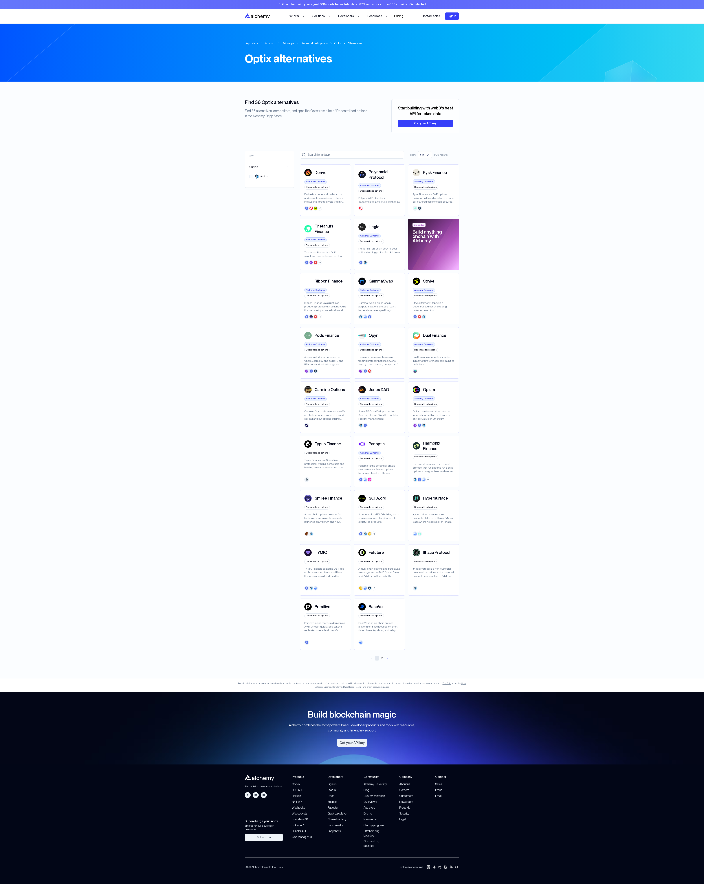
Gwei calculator (337, 813)
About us (404, 784)
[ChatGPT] (428, 867)
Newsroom (406, 802)
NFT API (297, 802)
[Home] (257, 16)
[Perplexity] (439, 867)
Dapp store (251, 43)
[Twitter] (248, 795)
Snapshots (334, 831)
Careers (404, 790)
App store (369, 807)
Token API (298, 825)
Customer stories (374, 796)
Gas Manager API (303, 837)
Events (368, 813)
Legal (402, 819)
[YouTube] (264, 795)
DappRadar (348, 687)
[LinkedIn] (256, 795)
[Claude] (451, 867)
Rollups (296, 796)
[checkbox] (251, 176)
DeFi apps (288, 43)
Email (438, 796)
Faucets (333, 807)
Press (438, 790)
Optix (337, 43)
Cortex (296, 784)
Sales (438, 784)
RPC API (297, 790)
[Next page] (387, 658)
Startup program (374, 825)
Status (332, 790)
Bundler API (299, 831)
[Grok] (456, 867)
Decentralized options (314, 43)
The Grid (447, 683)
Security (404, 813)
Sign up (332, 784)
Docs (331, 796)
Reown (358, 687)
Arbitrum (270, 43)
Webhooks (298, 807)
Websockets (299, 813)
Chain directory (337, 819)
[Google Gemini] (434, 867)
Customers (406, 796)
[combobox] (425, 154)
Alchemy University (375, 784)
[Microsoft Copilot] (445, 867)
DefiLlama (337, 687)
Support (332, 802)
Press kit (404, 807)
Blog (366, 790)
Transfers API (300, 819)
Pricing (398, 16)
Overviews (370, 802)
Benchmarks (335, 825)
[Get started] (352, 4)
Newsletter (370, 819)
